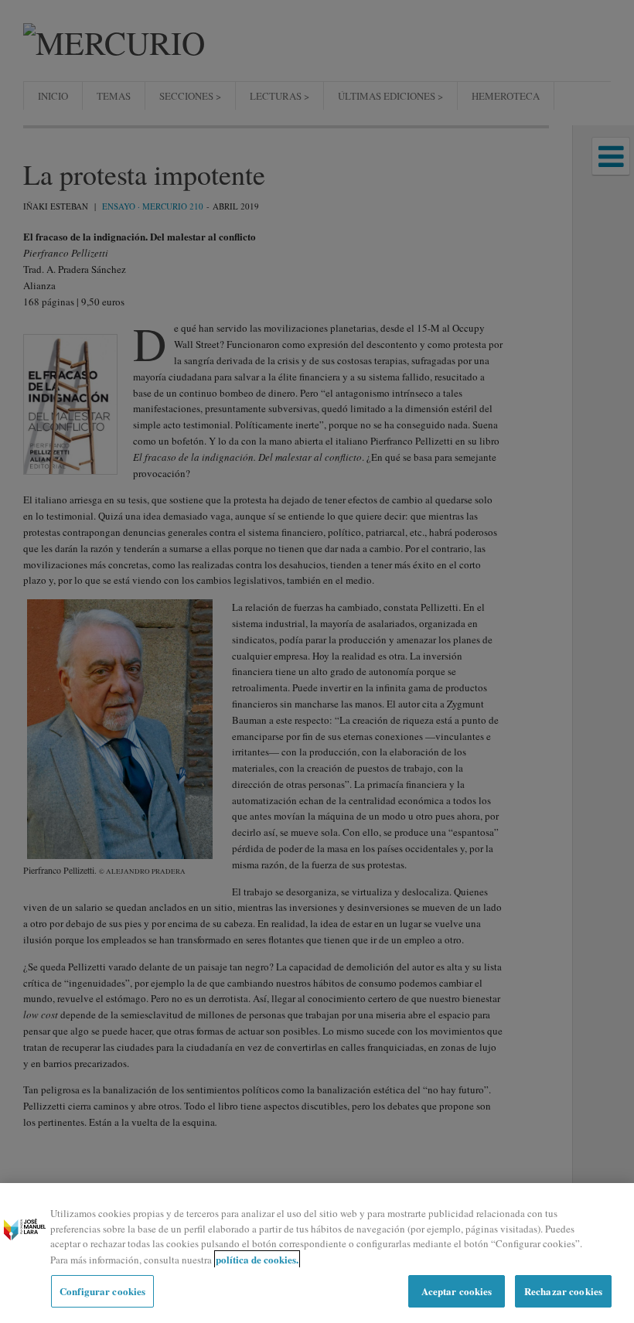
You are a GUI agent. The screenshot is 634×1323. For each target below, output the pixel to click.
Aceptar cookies (457, 1291)
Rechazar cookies (563, 1291)
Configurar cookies (102, 1291)
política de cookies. (257, 1259)
